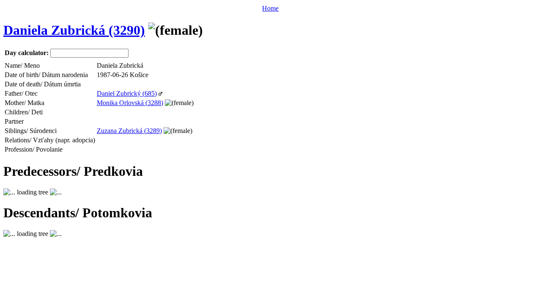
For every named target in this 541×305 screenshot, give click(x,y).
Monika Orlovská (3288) (130, 102)
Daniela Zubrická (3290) (74, 30)
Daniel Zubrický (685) (127, 93)
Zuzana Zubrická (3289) (129, 130)
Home (270, 8)
